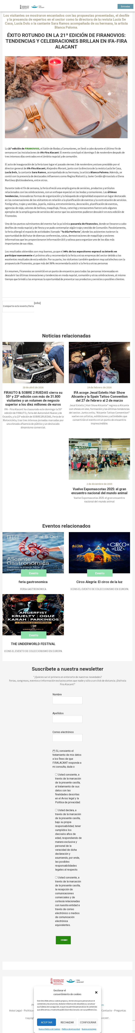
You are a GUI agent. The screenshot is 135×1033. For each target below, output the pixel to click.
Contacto (106, 1010)
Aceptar (46, 1022)
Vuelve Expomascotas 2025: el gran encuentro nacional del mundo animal (99, 491)
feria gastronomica (33, 582)
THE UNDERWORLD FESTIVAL (33, 644)
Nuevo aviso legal (89, 1029)
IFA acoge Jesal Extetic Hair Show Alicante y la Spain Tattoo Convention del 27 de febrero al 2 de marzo (99, 396)
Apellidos (58, 713)
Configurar (88, 1022)
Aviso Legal (15, 1010)
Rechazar (67, 1022)
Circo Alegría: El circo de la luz (99, 582)
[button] (96, 992)
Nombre (57, 694)
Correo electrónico (63, 732)
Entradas (125, 6)
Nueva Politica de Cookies (49, 1029)
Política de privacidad (71, 1029)
